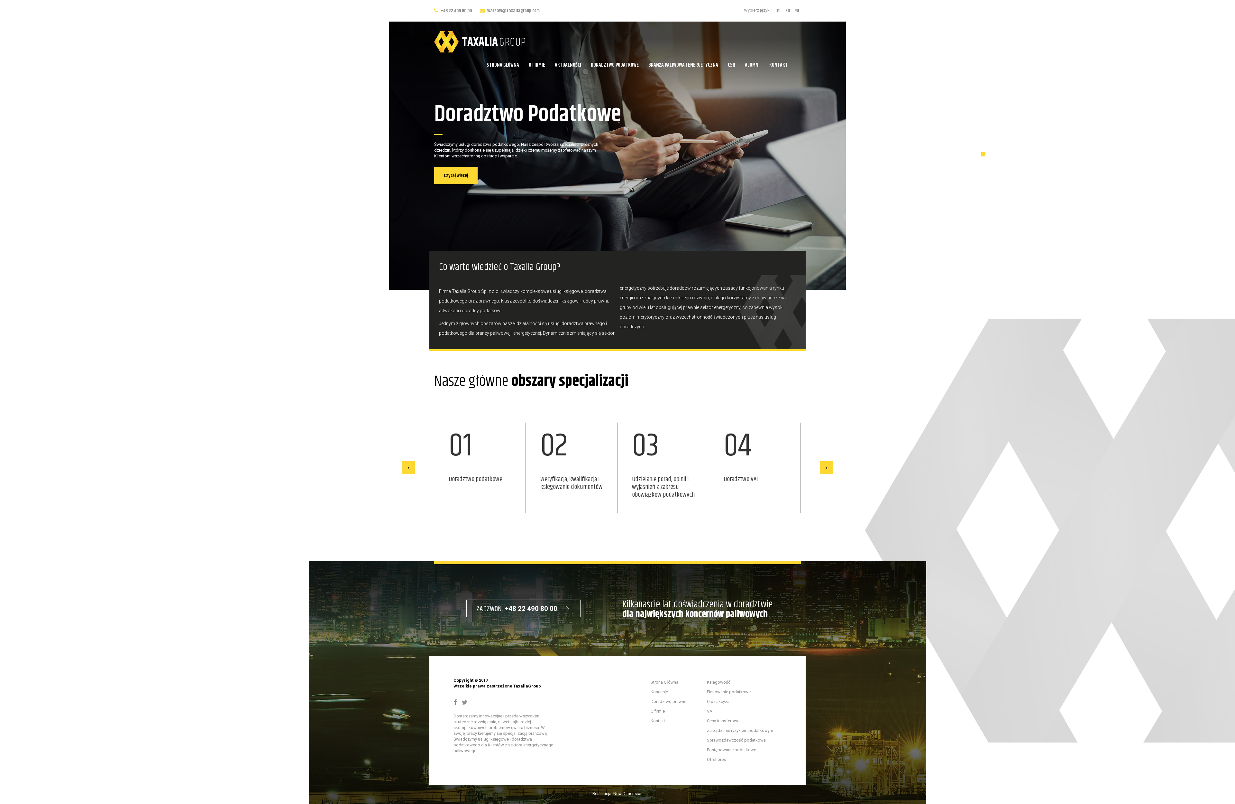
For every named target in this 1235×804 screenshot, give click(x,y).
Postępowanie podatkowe (731, 749)
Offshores (716, 759)
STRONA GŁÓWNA (503, 65)
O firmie (658, 711)
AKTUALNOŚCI (568, 65)
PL (779, 10)
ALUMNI (752, 65)
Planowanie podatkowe (729, 691)
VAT (710, 711)
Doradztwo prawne (668, 701)
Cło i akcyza (718, 701)
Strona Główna (664, 682)
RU (796, 10)
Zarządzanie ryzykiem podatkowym (740, 730)
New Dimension (628, 793)
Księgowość (718, 682)
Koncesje (659, 691)
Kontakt (658, 720)
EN (787, 10)
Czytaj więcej (456, 175)
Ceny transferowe (723, 720)
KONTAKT (778, 65)
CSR (731, 65)
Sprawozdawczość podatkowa (736, 740)
